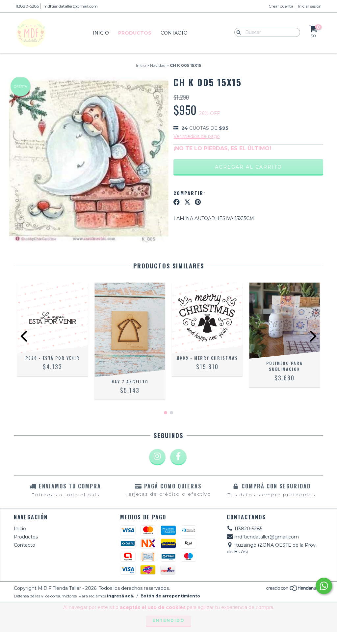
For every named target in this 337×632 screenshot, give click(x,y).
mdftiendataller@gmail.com (70, 6)
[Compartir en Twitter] (187, 202)
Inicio (101, 33)
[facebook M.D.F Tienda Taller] (178, 457)
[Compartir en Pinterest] (198, 202)
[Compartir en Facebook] (176, 202)
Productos (134, 33)
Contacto (174, 33)
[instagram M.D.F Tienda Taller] (157, 457)
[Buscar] (237, 32)
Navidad (158, 65)
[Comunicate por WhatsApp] (324, 586)
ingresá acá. (120, 595)
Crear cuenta (281, 6)
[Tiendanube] (294, 589)
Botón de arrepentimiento (170, 595)
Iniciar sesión (310, 6)
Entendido (168, 620)
